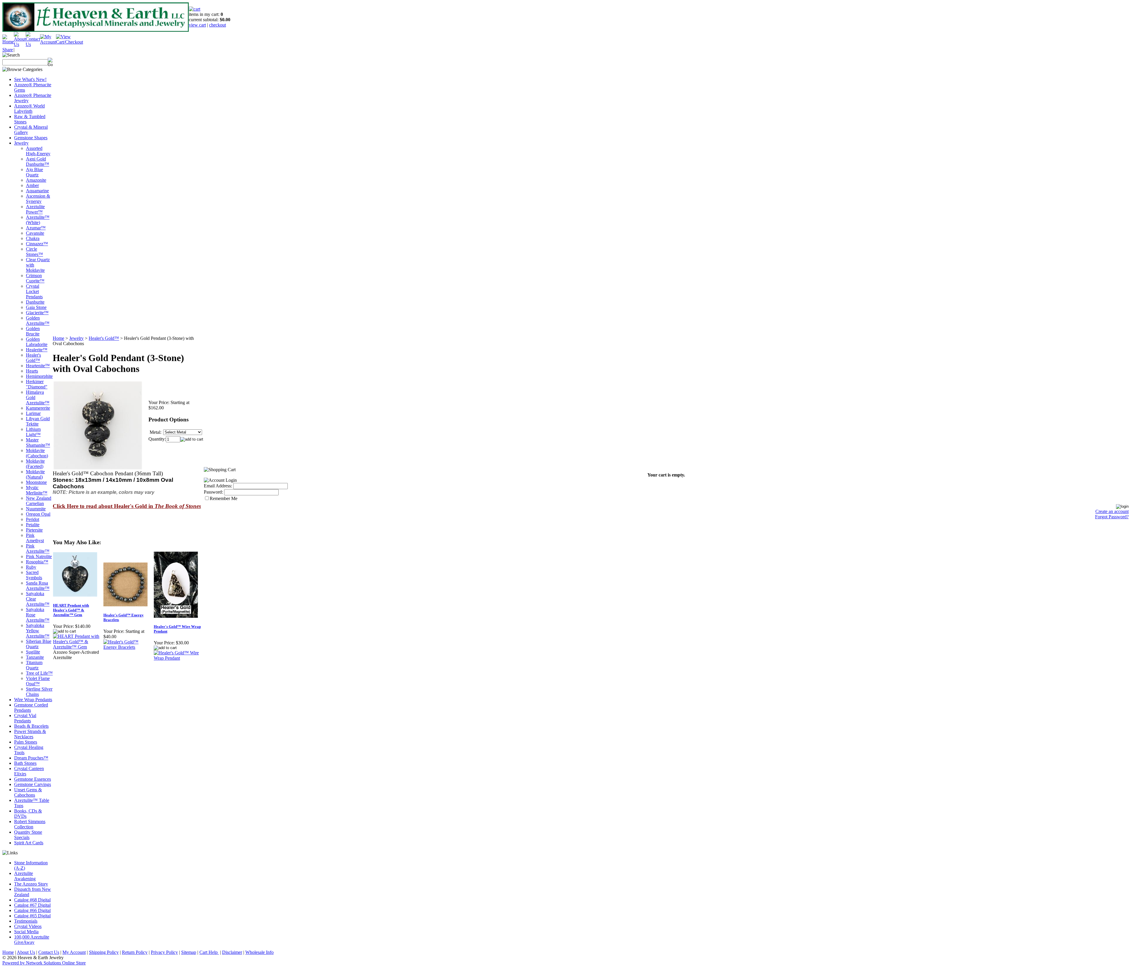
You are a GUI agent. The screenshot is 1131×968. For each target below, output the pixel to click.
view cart (197, 24)
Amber (32, 185)
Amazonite (36, 180)
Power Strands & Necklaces (30, 734)
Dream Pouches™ (31, 757)
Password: (213, 491)
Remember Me (223, 498)
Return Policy (135, 952)
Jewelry (21, 142)
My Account (74, 952)
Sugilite (33, 651)
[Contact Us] (33, 44)
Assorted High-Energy (38, 151)
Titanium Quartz (34, 665)
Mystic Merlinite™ (36, 490)
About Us (26, 952)
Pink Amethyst (35, 538)
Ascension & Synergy (38, 198)
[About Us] (20, 44)
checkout (217, 24)
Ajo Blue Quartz (34, 172)
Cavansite (35, 233)
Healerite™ (36, 349)
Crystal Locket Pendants (34, 291)
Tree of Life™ (39, 673)
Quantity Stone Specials (28, 835)
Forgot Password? (1112, 516)
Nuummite (36, 508)
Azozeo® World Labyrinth (29, 108)
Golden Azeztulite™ (37, 320)
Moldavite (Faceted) (35, 464)
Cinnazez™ (37, 243)
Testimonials (25, 921)
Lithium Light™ (33, 432)
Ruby (31, 567)
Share (7, 49)
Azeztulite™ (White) (37, 220)
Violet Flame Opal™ (38, 681)
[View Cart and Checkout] (69, 41)
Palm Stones (25, 741)
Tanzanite (35, 657)
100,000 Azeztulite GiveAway (31, 939)
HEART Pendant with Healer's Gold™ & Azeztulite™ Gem (71, 610)
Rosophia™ (37, 561)
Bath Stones (25, 763)
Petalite (32, 524)
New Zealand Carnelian (38, 501)
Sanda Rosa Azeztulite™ (37, 585)
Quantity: (157, 438)
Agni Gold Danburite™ (37, 161)
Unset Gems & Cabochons (28, 792)
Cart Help (209, 952)
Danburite (35, 302)
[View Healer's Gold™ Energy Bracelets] (128, 647)
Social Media (26, 931)
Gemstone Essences (32, 779)
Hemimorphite (39, 376)
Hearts (32, 370)
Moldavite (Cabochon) (37, 453)
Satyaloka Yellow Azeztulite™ (37, 630)
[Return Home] (8, 41)
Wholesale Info (259, 952)
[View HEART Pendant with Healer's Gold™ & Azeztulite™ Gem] (78, 646)
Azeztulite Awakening (25, 876)
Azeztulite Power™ (35, 209)
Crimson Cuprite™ (35, 278)
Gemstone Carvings (32, 784)
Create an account (1112, 511)
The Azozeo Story (31, 883)
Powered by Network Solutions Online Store (44, 962)
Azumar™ (36, 227)
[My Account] (48, 41)
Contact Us (48, 952)
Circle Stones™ (34, 251)
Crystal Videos (28, 926)
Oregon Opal (38, 514)
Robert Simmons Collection (29, 824)
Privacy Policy (164, 952)
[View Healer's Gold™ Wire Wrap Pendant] (179, 658)
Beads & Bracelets (31, 726)
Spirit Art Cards (28, 842)
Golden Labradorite (36, 342)
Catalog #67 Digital (32, 905)
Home (58, 338)
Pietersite (34, 529)
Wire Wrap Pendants (33, 699)
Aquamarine (37, 190)
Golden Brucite (33, 331)
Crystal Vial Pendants (25, 718)
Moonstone (36, 482)
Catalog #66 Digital (32, 910)
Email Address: (218, 485)
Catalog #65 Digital (32, 915)
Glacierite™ (37, 312)
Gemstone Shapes (30, 137)
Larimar (33, 413)
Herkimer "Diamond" (36, 384)
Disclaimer (232, 952)
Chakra (32, 238)
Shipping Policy (104, 952)
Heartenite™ (38, 365)
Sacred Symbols (34, 575)
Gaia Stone (36, 307)
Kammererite (38, 408)
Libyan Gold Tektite (38, 421)
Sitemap (188, 952)
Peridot (32, 519)
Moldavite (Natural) (35, 474)
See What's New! (30, 79)
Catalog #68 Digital (32, 899)
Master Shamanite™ (38, 442)
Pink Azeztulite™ (37, 548)
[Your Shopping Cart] (194, 8)
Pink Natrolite (39, 556)
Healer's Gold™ (33, 358)
